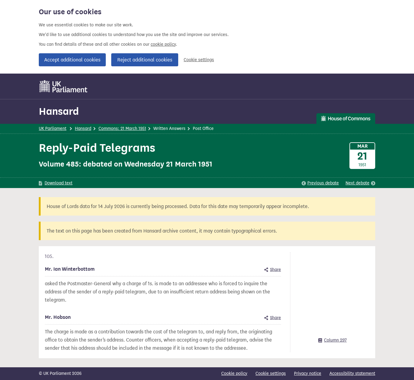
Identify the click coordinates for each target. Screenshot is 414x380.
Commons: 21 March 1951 (122, 128)
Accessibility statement (352, 373)
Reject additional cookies (144, 60)
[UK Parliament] (63, 86)
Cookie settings (199, 59)
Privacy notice (307, 373)
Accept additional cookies (72, 60)
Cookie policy (234, 373)
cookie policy (163, 44)
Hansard (59, 111)
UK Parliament (52, 128)
